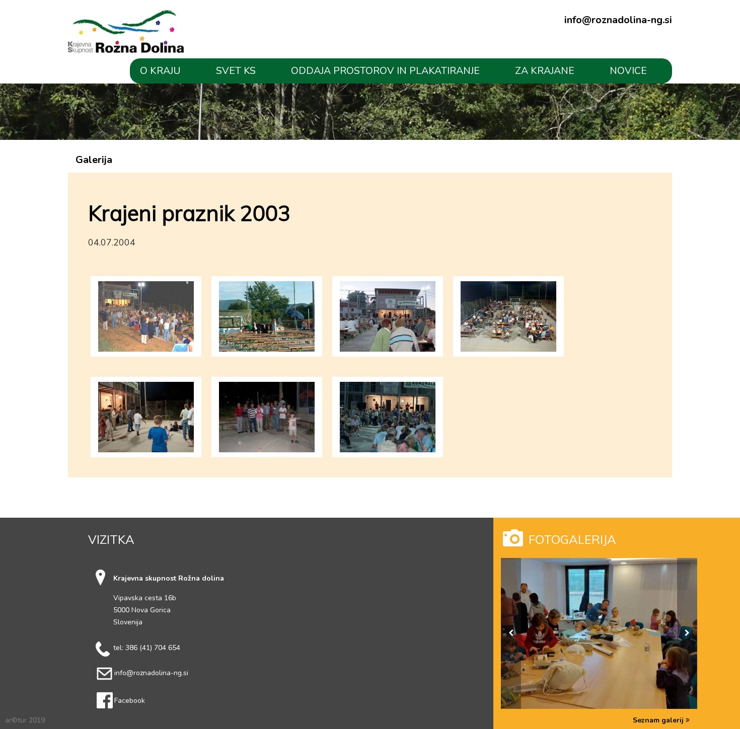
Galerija (94, 160)
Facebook (129, 700)
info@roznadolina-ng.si (618, 20)
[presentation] (511, 633)
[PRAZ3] (267, 313)
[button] (168, 71)
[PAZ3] (146, 313)
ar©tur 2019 (25, 720)
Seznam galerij (659, 720)
